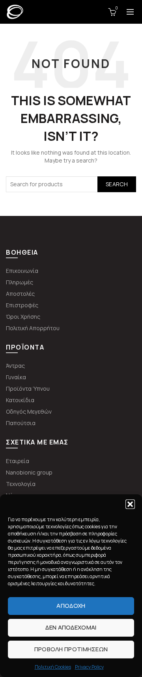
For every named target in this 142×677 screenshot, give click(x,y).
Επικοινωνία (22, 270)
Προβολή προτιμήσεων (71, 649)
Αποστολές (20, 293)
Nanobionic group (29, 472)
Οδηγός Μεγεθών (29, 411)
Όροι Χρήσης (23, 316)
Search (117, 184)
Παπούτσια (21, 423)
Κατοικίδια (20, 400)
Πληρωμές (19, 282)
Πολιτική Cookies (53, 667)
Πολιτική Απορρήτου (33, 328)
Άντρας (15, 365)
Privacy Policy (89, 667)
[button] (130, 504)
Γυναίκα (16, 377)
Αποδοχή (70, 605)
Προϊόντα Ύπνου (28, 388)
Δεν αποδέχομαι (70, 627)
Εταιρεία (17, 461)
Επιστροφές (22, 305)
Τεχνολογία (21, 484)
